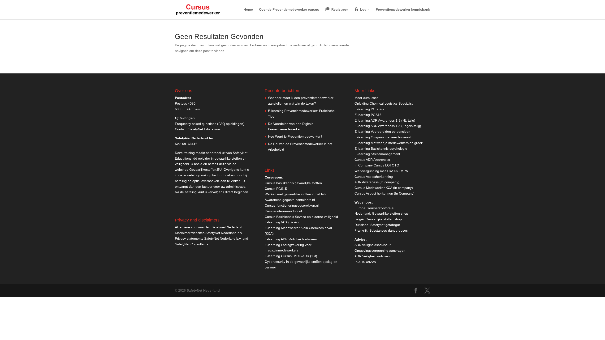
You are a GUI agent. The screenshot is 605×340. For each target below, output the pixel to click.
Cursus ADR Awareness (372, 160)
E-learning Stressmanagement (377, 154)
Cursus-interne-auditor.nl (283, 211)
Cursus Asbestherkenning (373, 176)
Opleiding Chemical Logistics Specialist (383, 103)
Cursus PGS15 (276, 189)
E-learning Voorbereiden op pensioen (382, 131)
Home (248, 9)
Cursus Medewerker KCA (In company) (383, 188)
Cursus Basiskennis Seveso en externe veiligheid (301, 217)
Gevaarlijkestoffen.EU (205, 169)
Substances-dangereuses (388, 230)
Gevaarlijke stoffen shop (390, 213)
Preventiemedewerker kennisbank (403, 9)
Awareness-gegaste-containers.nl (290, 200)
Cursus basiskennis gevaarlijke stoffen (293, 183)
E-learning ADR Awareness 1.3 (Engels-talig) (387, 126)
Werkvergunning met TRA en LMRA (381, 171)
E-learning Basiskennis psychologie (380, 148)
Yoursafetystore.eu (381, 208)
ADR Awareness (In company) (376, 182)
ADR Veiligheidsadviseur (372, 256)
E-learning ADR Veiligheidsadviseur (291, 239)
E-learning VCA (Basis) (282, 222)
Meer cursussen (366, 98)
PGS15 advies (365, 262)
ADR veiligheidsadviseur (372, 245)
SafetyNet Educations (204, 129)
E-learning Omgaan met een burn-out (382, 137)
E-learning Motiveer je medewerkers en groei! (388, 143)
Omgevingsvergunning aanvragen (379, 250)
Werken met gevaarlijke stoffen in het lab (295, 194)
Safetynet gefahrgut (385, 225)
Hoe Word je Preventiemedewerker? (295, 136)
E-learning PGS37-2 (369, 109)
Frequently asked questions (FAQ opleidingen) (209, 124)
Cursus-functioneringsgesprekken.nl (292, 205)
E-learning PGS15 (367, 115)
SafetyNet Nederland (203, 290)
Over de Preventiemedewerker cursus (289, 9)
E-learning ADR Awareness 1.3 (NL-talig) (384, 120)
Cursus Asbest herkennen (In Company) (384, 193)
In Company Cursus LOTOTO (376, 165)
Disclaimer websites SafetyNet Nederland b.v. (209, 233)
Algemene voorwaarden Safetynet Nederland (208, 227)
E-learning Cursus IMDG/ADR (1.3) (291, 256)
